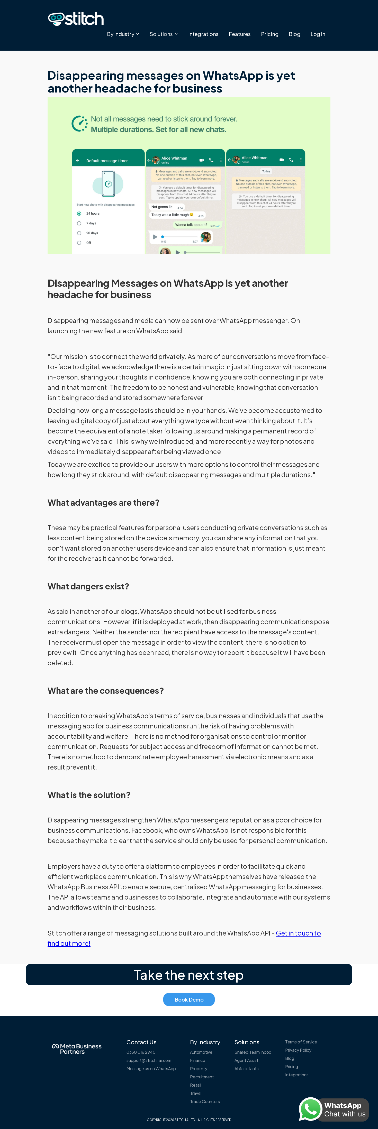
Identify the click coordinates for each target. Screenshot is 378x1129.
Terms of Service (301, 1041)
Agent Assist (246, 1060)
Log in (318, 34)
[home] (76, 19)
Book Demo (189, 999)
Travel (195, 1093)
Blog (294, 34)
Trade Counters (205, 1101)
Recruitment (202, 1076)
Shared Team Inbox (253, 1052)
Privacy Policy (298, 1050)
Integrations (203, 34)
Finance (197, 1060)
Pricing (269, 34)
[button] (123, 34)
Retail (195, 1085)
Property (198, 1068)
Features (240, 34)
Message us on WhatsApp (151, 1068)
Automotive (201, 1052)
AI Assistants (247, 1068)
